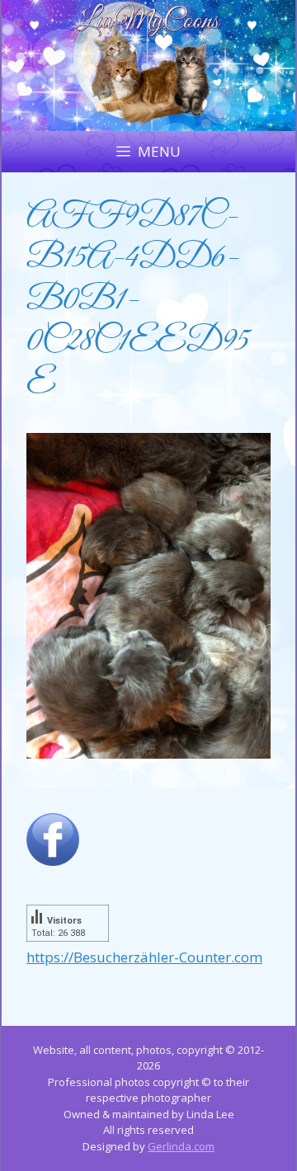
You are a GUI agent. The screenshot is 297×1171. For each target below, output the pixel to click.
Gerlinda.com (181, 1146)
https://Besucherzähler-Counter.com (144, 957)
